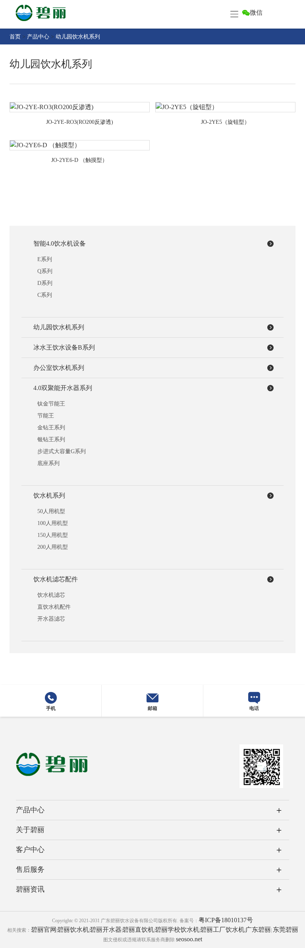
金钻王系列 (51, 428)
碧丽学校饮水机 (177, 929)
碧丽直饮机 (138, 929)
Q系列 (44, 271)
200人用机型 (52, 547)
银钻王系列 (51, 439)
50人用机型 (51, 511)
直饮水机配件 (54, 607)
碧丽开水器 (106, 929)
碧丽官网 (43, 929)
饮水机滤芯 (51, 595)
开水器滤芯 (51, 619)
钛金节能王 (51, 404)
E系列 (44, 259)
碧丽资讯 (30, 889)
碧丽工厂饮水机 (222, 929)
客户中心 (30, 850)
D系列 (44, 283)
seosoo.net (189, 939)
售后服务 (30, 869)
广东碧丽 (258, 929)
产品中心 (38, 37)
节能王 (45, 416)
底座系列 (48, 463)
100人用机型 (52, 523)
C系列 (44, 295)
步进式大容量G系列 (61, 451)
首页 (15, 37)
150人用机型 (52, 535)
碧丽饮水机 (73, 929)
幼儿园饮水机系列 (78, 37)
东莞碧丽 (285, 929)
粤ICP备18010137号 (226, 920)
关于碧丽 (30, 830)
